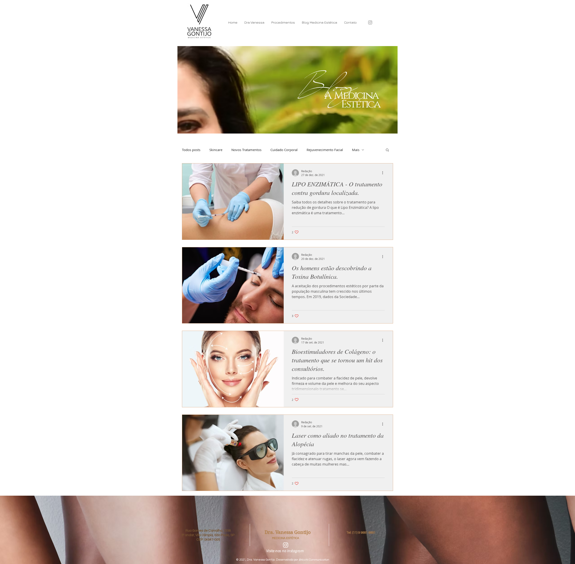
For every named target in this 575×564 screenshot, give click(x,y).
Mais (355, 149)
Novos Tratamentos (246, 149)
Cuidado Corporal (284, 149)
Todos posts (191, 149)
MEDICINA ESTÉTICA (285, 538)
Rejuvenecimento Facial (325, 149)
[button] (387, 150)
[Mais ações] (384, 173)
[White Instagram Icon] (285, 545)
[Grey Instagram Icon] (370, 22)
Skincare (215, 149)
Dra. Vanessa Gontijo (288, 532)
